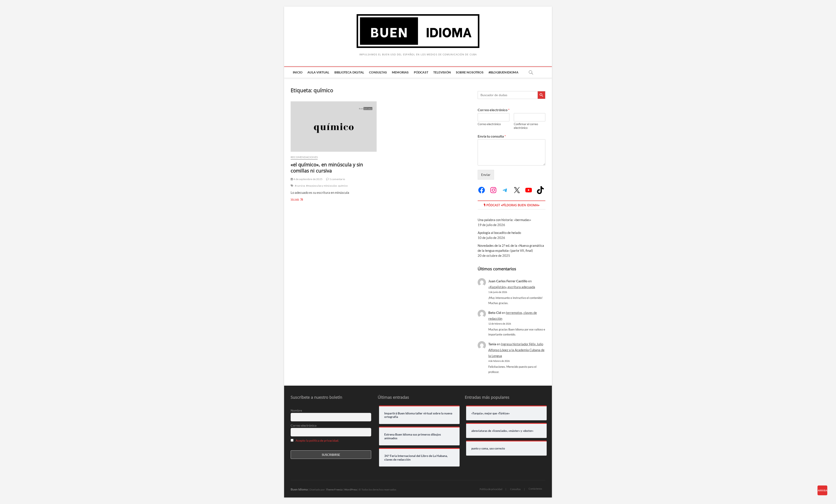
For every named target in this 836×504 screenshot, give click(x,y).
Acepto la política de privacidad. (317, 440)
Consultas (378, 72)
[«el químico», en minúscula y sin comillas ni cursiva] (334, 126)
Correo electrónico (493, 110)
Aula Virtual (318, 72)
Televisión (442, 72)
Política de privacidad (491, 489)
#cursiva (300, 185)
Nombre (296, 410)
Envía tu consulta (492, 136)
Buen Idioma (299, 489)
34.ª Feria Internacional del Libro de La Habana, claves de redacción (416, 457)
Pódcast (421, 72)
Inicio (297, 72)
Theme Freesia (334, 489)
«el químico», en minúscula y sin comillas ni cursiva (327, 167)
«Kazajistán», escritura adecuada (511, 287)
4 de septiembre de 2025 (307, 179)
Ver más (300, 199)
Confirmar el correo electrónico (526, 125)
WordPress (350, 489)
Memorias (400, 72)
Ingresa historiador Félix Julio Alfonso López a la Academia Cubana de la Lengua (516, 350)
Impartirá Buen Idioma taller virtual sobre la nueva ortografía (418, 415)
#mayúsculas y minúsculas (321, 185)
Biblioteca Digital (349, 72)
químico (343, 185)
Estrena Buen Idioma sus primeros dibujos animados (412, 436)
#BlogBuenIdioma (503, 72)
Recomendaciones (304, 157)
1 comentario (337, 179)
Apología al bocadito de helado (499, 233)
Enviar (485, 175)
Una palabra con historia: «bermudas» (504, 220)
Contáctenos (535, 488)
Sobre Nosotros (470, 72)
